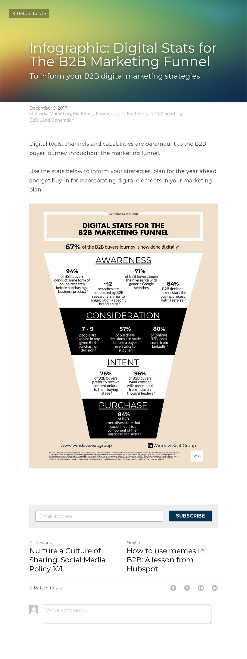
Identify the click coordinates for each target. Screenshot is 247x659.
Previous (42, 543)
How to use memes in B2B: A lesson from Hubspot (166, 559)
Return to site (31, 13)
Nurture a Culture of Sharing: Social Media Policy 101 (67, 559)
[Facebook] (173, 588)
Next (132, 543)
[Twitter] (187, 588)
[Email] (215, 588)
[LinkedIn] (201, 588)
